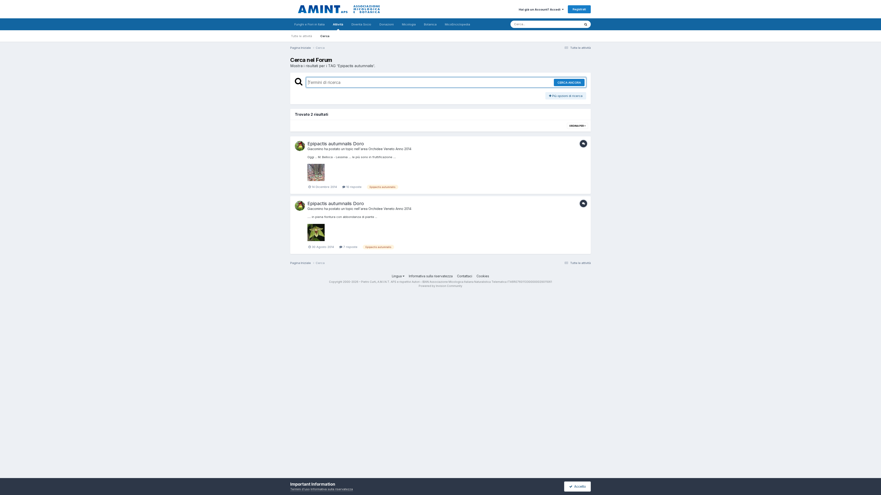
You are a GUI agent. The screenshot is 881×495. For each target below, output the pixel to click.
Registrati (579, 9)
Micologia (409, 24)
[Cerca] (586, 24)
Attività (338, 24)
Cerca (324, 36)
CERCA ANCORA (569, 82)
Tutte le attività (301, 36)
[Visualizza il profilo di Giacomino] (300, 146)
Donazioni (386, 24)
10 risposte (353, 187)
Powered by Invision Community (440, 286)
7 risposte (349, 247)
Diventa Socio (361, 24)
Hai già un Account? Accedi (540, 9)
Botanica (430, 24)
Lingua (397, 276)
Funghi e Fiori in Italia (309, 24)
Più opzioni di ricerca (567, 96)
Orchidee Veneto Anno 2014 (389, 149)
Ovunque (568, 24)
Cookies (483, 276)
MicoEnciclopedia (457, 24)
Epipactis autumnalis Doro (335, 143)
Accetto (579, 486)
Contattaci (464, 276)
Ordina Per (576, 125)
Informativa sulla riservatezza (431, 276)
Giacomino (315, 149)
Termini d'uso (300, 489)
